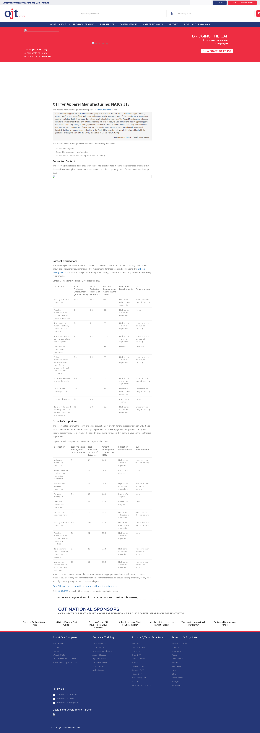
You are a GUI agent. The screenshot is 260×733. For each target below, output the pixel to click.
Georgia (175, 681)
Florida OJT (137, 662)
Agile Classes (98, 670)
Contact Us (58, 651)
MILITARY (173, 24)
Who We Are (58, 643)
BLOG (186, 24)
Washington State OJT (142, 685)
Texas (174, 655)
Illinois (174, 670)
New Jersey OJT (139, 677)
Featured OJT (138, 643)
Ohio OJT (136, 655)
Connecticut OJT (139, 666)
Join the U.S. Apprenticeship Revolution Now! (162, 623)
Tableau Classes (99, 662)
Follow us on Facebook (66, 694)
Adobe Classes (99, 655)
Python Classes (99, 658)
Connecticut (177, 658)
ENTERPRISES (107, 24)
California (176, 647)
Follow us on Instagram (67, 702)
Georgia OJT (138, 670)
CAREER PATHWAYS (153, 24)
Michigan (176, 685)
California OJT (138, 647)
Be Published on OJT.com (64, 658)
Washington (177, 651)
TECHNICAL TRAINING (83, 24)
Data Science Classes (102, 651)
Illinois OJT (137, 674)
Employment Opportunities (65, 662)
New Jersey (177, 666)
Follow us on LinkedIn (66, 698)
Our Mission (58, 647)
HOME (53, 24)
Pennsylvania (177, 677)
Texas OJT (137, 651)
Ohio (174, 674)
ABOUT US (64, 24)
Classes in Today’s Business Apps (35, 623)
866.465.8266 (62, 591)
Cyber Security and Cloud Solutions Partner (130, 623)
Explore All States (179, 643)
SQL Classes (98, 666)
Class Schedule (99, 643)
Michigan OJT (138, 681)
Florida (175, 662)
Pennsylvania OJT (140, 658)
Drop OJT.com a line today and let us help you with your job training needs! (85, 586)
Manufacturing (104, 109)
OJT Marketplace (201, 24)
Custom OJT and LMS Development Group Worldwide (98, 625)
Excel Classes (98, 647)
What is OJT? (59, 655)
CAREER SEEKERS (128, 24)
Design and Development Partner (225, 623)
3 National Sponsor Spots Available (67, 623)
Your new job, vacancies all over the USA (193, 623)
